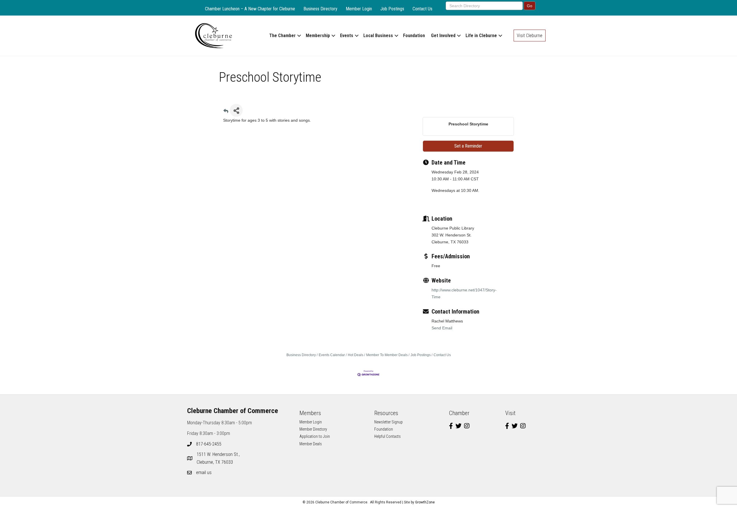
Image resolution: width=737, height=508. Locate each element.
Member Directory (313, 429)
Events (346, 35)
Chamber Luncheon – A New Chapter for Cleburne (250, 9)
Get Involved (443, 35)
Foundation (414, 35)
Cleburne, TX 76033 (219, 458)
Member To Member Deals (387, 355)
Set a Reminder (468, 146)
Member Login (359, 9)
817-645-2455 (208, 444)
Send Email (442, 328)
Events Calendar (332, 355)
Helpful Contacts (387, 436)
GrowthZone (425, 502)
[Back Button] (225, 112)
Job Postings (392, 9)
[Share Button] (236, 110)
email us (204, 472)
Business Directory (320, 9)
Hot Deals (355, 355)
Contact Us (422, 9)
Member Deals (310, 444)
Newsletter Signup (388, 422)
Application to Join (314, 436)
